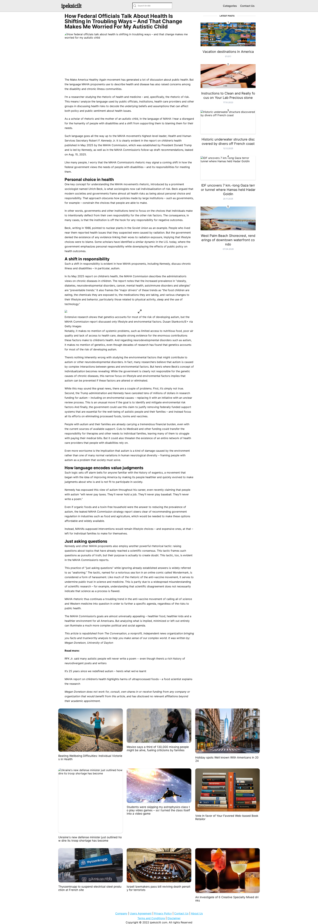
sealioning (79, 572)
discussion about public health (169, 79)
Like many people (76, 162)
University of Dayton (100, 642)
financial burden (166, 424)
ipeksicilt (71, 6)
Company (121, 913)
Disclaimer (174, 918)
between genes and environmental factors (122, 366)
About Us (197, 913)
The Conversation (115, 633)
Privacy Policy (163, 913)
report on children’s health (165, 140)
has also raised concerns (165, 84)
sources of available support (97, 428)
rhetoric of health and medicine (121, 96)
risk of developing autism (100, 349)
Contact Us (247, 5)
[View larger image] (140, 312)
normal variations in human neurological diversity (126, 455)
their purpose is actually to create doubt (133, 555)
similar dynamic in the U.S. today (155, 241)
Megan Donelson (75, 642)
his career (139, 489)
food (107, 516)
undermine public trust (79, 581)
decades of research (136, 344)
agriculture (123, 516)
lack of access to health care (97, 335)
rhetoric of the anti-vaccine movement (154, 577)
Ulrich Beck (95, 188)
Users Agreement (141, 913)
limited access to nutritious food (161, 330)
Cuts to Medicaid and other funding (139, 428)
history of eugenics (151, 472)
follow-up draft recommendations (162, 149)
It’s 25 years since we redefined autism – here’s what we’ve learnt (105, 671)
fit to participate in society (125, 481)
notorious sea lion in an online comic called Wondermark (153, 572)
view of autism (108, 489)
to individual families (133, 433)
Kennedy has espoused (79, 489)
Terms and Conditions (151, 918)
